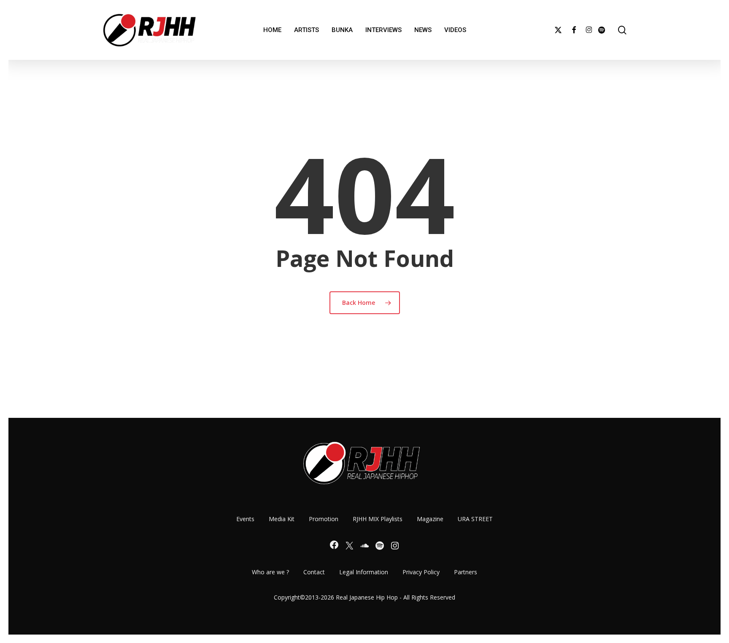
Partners (465, 572)
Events (245, 519)
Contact (314, 572)
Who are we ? (270, 572)
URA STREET (475, 519)
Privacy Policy (421, 572)
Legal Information (363, 572)
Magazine (430, 519)
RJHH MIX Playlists (377, 519)
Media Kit (281, 519)
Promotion (323, 519)
